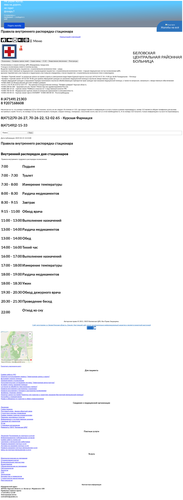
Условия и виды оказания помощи (14, 385)
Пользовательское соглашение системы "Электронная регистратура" (28, 382)
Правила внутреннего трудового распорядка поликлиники (23, 391)
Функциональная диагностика (12, 462)
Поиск (5, 133)
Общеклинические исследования (14, 466)
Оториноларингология (10, 460)
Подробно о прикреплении (11, 397)
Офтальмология (7, 468)
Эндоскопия (5, 474)
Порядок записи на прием (11, 395)
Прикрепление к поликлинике (12, 380)
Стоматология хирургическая (12, 478)
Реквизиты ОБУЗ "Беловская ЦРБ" (14, 427)
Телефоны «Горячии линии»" (11, 393)
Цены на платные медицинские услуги (16, 450)
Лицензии (5, 407)
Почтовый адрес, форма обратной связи (16, 411)
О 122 (44, 61)
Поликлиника (6, 61)
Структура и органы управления (13, 413)
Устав (3, 423)
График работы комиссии (11, 440)
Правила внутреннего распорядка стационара (19, 389)
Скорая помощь (36, 61)
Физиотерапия (6, 464)
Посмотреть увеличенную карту (11, 366)
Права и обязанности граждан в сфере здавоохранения (22, 399)
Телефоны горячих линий (20, 61)
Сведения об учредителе (10, 421)
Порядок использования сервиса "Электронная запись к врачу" (25, 376)
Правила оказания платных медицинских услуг (19, 448)
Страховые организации (10, 425)
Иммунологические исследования (14, 458)
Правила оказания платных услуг (14, 444)
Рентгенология (6, 480)
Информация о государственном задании (17, 419)
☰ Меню (35, 41)
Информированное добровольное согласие (18, 438)
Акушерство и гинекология (11, 476)
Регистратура (73, 61)
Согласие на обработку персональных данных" (19, 387)
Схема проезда (6, 409)
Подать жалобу (14, 26)
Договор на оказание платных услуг (15, 446)
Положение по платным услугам (22, 436)
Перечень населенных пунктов (13, 417)
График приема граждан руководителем (16, 415)
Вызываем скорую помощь (11, 378)
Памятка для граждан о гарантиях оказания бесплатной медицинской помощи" (52, 395)
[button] (65, 37)
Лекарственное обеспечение (58, 61)
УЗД (2, 472)
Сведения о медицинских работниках (15, 442)
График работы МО (8, 374)
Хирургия (4, 470)
